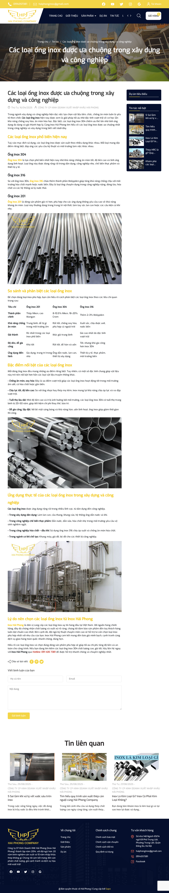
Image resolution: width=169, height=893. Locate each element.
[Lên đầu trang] (162, 872)
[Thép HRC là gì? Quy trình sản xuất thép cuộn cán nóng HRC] (136, 152)
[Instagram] (130, 4)
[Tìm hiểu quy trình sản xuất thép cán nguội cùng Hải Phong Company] (136, 129)
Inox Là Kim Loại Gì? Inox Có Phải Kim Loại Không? (152, 140)
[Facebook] (104, 4)
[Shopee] (121, 4)
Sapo (108, 888)
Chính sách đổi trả (104, 846)
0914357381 (20, 4)
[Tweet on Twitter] (41, 661)
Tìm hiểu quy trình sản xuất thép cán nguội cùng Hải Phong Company (151, 128)
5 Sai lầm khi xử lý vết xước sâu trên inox (152, 116)
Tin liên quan (84, 743)
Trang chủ (55, 15)
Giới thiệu (72, 15)
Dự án (103, 15)
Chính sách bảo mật (105, 837)
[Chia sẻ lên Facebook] (32, 661)
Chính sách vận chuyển (107, 842)
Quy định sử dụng (104, 851)
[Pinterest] (36, 661)
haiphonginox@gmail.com (54, 4)
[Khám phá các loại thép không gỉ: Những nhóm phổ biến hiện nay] (136, 164)
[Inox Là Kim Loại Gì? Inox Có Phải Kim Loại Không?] (136, 141)
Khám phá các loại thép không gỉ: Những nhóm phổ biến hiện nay (151, 163)
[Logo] (23, 836)
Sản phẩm (87, 15)
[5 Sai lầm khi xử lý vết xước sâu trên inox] (136, 118)
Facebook (140, 861)
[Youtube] (112, 4)
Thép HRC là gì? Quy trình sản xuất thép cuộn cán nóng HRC (152, 151)
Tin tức (114, 15)
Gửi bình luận (19, 715)
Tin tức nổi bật (137, 108)
